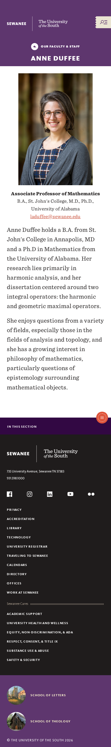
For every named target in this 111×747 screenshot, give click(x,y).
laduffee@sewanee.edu (55, 216)
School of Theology (50, 721)
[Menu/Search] (103, 22)
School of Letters (48, 695)
